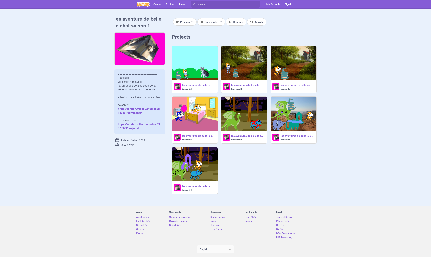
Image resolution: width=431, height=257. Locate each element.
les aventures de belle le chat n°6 (248, 85)
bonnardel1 (187, 88)
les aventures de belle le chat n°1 (199, 186)
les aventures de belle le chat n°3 (297, 135)
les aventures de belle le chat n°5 (199, 135)
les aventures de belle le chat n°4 (297, 85)
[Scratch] (143, 4)
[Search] (194, 4)
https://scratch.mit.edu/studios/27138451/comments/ (139, 111)
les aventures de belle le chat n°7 (199, 85)
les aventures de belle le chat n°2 (248, 135)
